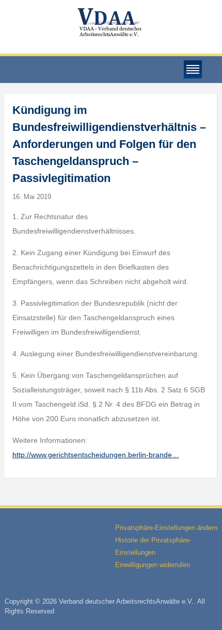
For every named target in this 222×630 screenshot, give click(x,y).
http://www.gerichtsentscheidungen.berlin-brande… (95, 455)
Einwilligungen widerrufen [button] (152, 565)
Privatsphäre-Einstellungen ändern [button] (166, 528)
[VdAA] (111, 22)
